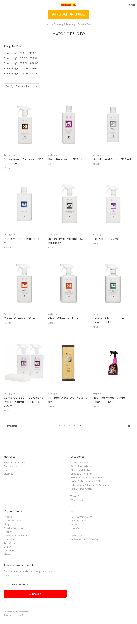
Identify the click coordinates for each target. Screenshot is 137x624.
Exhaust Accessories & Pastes (88, 477)
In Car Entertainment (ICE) (85, 481)
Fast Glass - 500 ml (106, 238)
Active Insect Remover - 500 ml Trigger (24, 161)
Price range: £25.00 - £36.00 (21, 63)
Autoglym (9, 543)
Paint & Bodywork (81, 488)
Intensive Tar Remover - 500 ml (23, 240)
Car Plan (9, 550)
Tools (73, 492)
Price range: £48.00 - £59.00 (21, 73)
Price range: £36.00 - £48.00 (21, 68)
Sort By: (10, 86)
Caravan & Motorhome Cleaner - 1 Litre (108, 320)
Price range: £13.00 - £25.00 (21, 58)
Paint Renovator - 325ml (65, 159)
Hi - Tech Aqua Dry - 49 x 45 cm (67, 399)
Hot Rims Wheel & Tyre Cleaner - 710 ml (109, 399)
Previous (12, 425)
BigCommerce (22, 611)
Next (127, 425)
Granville (9, 539)
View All (8, 554)
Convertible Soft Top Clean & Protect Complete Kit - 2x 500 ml (24, 401)
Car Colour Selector (81, 466)
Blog (6, 470)
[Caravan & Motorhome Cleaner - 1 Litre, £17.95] (113, 283)
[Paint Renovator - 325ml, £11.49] (68, 124)
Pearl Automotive (14, 528)
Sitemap (8, 473)
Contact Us (10, 466)
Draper (8, 531)
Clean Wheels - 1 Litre (63, 318)
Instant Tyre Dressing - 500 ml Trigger (67, 240)
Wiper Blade (77, 499)
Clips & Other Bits (81, 473)
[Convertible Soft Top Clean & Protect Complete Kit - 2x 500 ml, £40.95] (24, 363)
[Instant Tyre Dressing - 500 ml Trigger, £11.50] (68, 204)
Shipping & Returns (15, 462)
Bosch (7, 546)
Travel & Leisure (79, 496)
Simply (8, 524)
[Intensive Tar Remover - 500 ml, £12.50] (24, 204)
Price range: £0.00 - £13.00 (20, 53)
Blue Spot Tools (12, 520)
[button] (68, 14)
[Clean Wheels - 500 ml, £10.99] (24, 283)
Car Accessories (79, 462)
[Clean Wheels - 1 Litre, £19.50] (68, 283)
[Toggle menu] (5, 5)
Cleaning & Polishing (82, 470)
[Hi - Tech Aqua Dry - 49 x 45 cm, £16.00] (68, 363)
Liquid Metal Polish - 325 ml (112, 159)
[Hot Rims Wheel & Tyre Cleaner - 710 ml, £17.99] (113, 363)
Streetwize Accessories (17, 535)
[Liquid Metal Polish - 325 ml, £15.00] (113, 124)
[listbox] (27, 86)
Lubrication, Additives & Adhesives (90, 485)
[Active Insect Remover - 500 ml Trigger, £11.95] (24, 124)
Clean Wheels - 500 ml (19, 318)
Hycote (8, 516)
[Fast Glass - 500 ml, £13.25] (113, 204)
